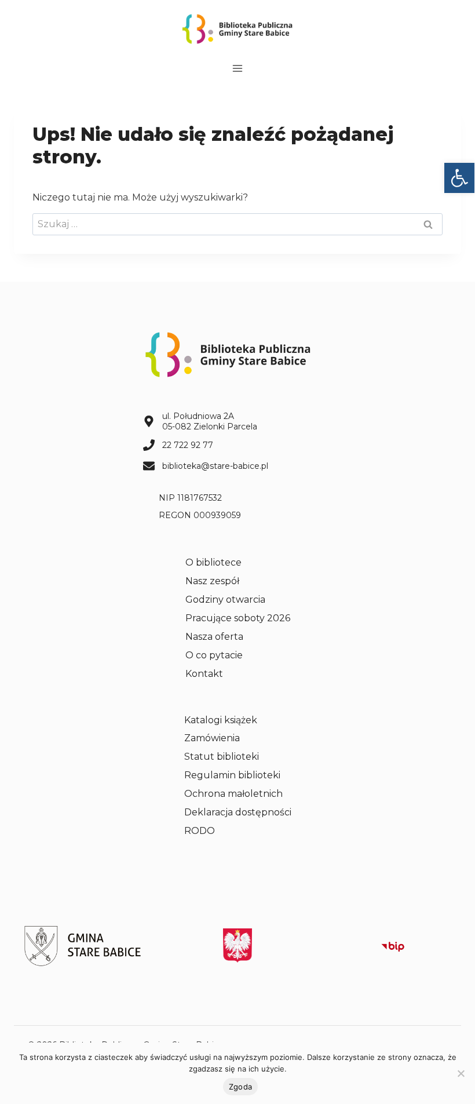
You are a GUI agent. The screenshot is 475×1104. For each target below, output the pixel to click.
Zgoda (240, 1086)
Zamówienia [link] (212, 738)
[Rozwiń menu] (238, 68)
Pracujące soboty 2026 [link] (237, 618)
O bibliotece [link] (213, 562)
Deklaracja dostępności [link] (237, 812)
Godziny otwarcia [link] (225, 599)
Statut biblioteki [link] (221, 756)
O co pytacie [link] (214, 655)
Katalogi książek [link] (220, 720)
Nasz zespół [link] (212, 580)
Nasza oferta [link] (214, 636)
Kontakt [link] (204, 673)
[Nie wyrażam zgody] (460, 1073)
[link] (459, 178)
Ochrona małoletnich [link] (233, 793)
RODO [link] (199, 830)
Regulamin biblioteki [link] (232, 775)
